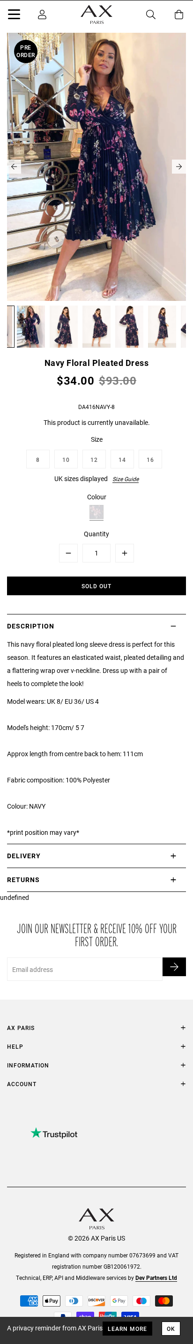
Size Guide (125, 478)
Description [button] (30, 625)
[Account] (42, 14)
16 (150, 459)
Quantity (96, 533)
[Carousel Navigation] (96, 167)
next (179, 167)
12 (94, 459)
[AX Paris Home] (96, 14)
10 (66, 459)
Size (97, 439)
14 (122, 459)
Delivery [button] (24, 855)
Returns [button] (23, 879)
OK (171, 1328)
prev (14, 167)
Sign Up (174, 966)
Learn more (127, 1328)
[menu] (14, 15)
